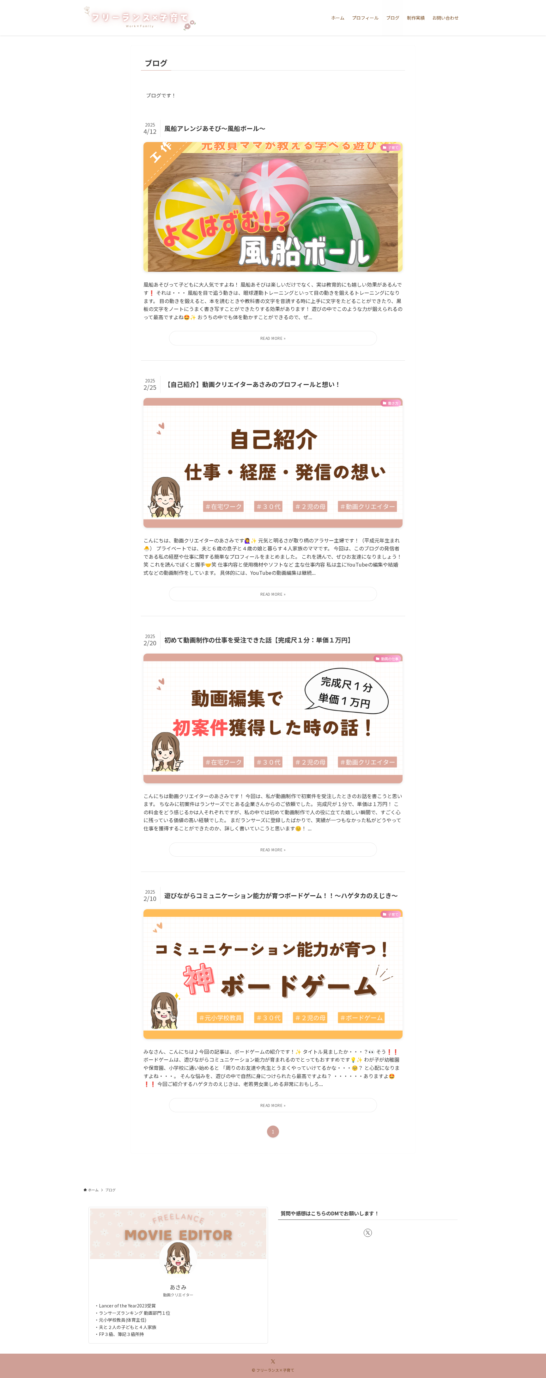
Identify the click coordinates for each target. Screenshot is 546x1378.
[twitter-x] (368, 1233)
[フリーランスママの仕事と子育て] (139, 17)
